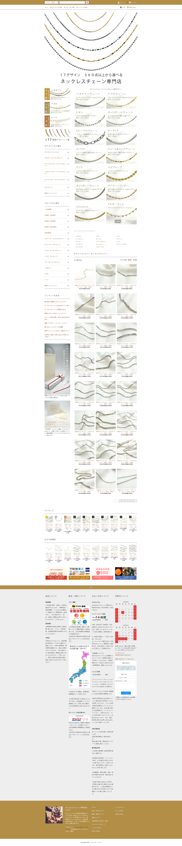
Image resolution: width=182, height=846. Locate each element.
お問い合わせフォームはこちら (124, 659)
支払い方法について (98, 810)
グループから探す (70, 7)
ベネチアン (79, 236)
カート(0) (133, 2)
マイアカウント (119, 807)
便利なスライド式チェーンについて (55, 313)
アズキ (98, 236)
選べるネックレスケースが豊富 (54, 327)
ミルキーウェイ (100, 247)
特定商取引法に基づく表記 (100, 821)
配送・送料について (98, 814)
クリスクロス (79, 247)
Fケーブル (98, 239)
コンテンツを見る (82, 7)
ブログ (123, 7)
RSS (93, 831)
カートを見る (119, 810)
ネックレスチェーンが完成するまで (55, 309)
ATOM (98, 831)
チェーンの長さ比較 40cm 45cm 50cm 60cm (57, 318)
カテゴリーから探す (57, 7)
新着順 (135, 260)
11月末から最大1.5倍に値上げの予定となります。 (57, 335)
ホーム (46, 7)
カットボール (79, 239)
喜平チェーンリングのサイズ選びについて (57, 331)
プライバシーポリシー (98, 824)
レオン (118, 236)
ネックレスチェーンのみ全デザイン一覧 (56, 305)
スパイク (78, 241)
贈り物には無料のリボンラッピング (55, 301)
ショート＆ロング (100, 241)
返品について (96, 817)
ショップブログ (96, 827)
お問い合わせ (132, 7)
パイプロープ (79, 244)
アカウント (123, 2)
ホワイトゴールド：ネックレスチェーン (86, 230)
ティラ (118, 241)
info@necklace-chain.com (123, 655)
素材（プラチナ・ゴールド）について (56, 323)
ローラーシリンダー (121, 244)
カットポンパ (99, 244)
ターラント (119, 239)
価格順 (130, 260)
